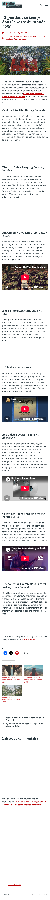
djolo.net (11, 895)
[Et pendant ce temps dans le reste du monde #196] (33, 670)
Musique (9, 39)
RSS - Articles (14, 884)
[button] (41, 4)
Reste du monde (20, 39)
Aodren (26, 33)
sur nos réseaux (29, 639)
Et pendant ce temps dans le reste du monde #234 (11, 679)
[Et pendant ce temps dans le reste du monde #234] (12, 670)
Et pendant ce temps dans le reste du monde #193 (11, 699)
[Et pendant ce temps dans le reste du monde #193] (12, 690)
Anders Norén (43, 895)
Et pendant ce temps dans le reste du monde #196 (33, 679)
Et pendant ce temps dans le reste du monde (26, 36)
